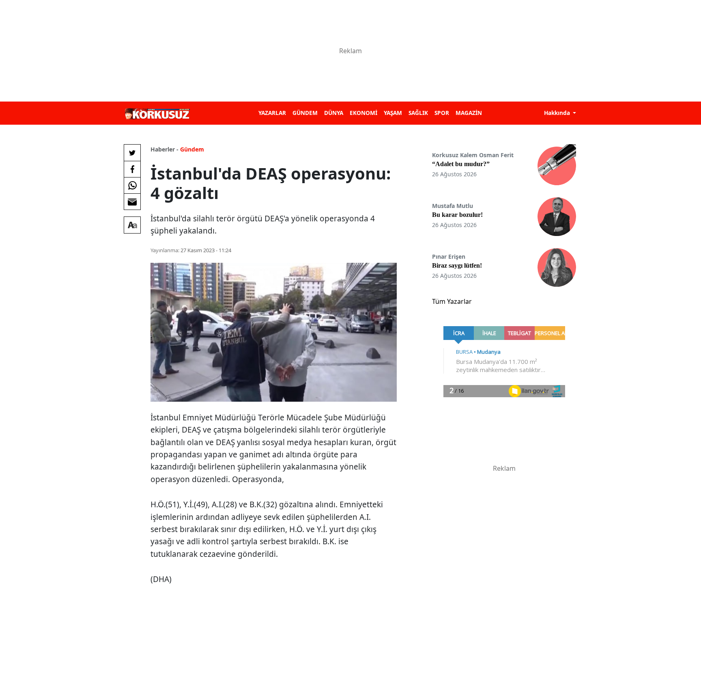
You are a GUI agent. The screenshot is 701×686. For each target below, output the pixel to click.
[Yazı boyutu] (132, 225)
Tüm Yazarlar (452, 301)
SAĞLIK (418, 113)
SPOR (441, 113)
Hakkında (558, 113)
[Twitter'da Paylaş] (132, 153)
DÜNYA (333, 113)
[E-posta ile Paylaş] (132, 201)
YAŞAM (393, 113)
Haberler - (164, 149)
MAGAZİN (469, 113)
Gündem (192, 149)
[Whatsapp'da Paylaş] (132, 185)
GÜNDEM (305, 113)
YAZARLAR (272, 113)
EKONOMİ (363, 113)
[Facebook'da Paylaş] (132, 169)
